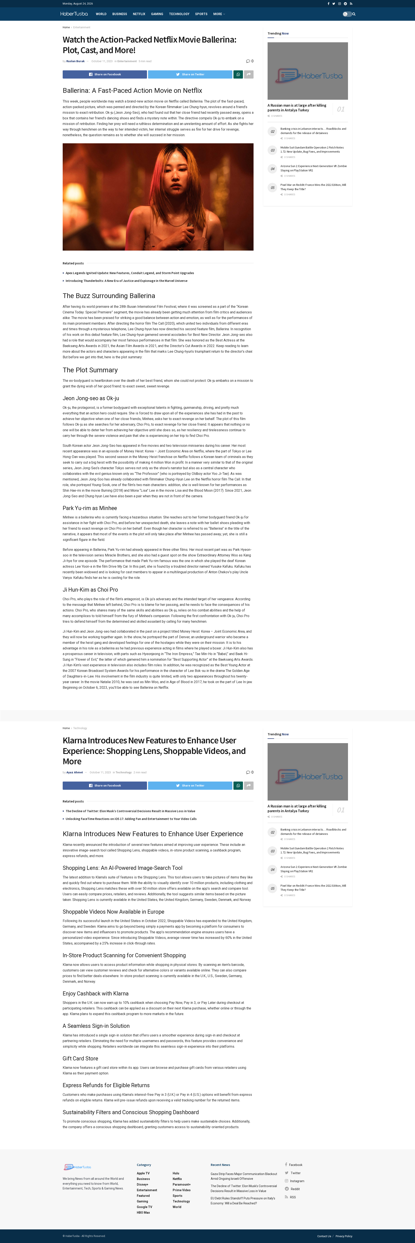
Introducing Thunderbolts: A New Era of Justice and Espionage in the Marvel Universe (126, 281)
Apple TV (143, 1173)
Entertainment (81, 27)
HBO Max (143, 1212)
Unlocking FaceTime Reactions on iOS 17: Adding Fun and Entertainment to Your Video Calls (131, 819)
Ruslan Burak (75, 61)
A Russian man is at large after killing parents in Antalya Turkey (297, 108)
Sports (201, 14)
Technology (179, 14)
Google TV (144, 1207)
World (101, 14)
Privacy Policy (344, 1236)
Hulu (176, 1173)
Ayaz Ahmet (74, 772)
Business (119, 14)
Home (66, 27)
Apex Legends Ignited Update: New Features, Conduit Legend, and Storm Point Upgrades (130, 273)
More (217, 14)
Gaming (157, 14)
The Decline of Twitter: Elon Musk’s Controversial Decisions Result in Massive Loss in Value (130, 811)
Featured (143, 1195)
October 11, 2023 (102, 61)
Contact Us (324, 1236)
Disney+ (142, 1184)
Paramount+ (182, 1184)
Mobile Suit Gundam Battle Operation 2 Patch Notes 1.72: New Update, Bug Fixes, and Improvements (312, 149)
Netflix (139, 14)
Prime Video (182, 1190)
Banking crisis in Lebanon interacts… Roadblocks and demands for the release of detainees (313, 131)
